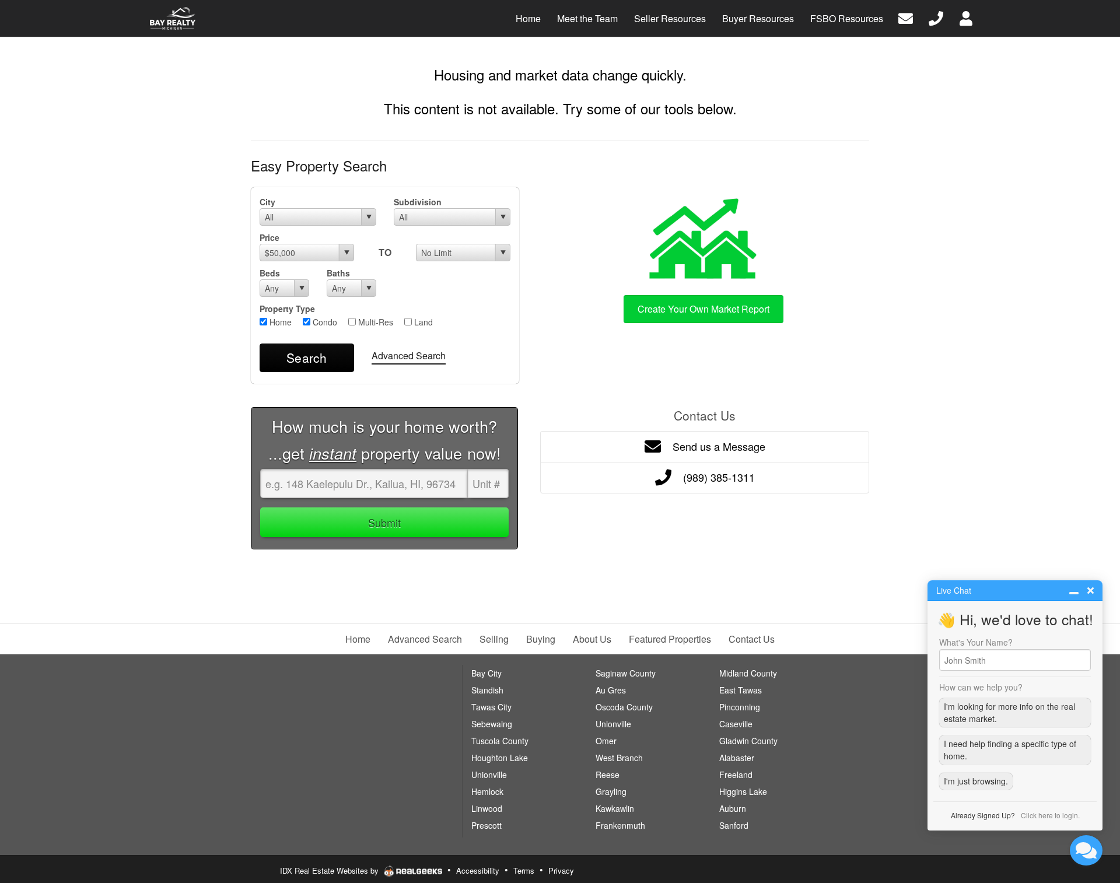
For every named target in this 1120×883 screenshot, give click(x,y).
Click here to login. (1050, 815)
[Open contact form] (905, 17)
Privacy (561, 870)
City (267, 202)
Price (269, 237)
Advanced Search (409, 355)
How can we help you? (981, 687)
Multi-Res (374, 322)
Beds (270, 273)
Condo (323, 322)
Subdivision (418, 202)
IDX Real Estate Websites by (330, 870)
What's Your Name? (976, 642)
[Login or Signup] (966, 17)
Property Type (287, 308)
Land (422, 322)
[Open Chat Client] (1086, 850)
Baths (338, 273)
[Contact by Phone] (936, 17)
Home (279, 322)
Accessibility (477, 870)
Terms (523, 870)
